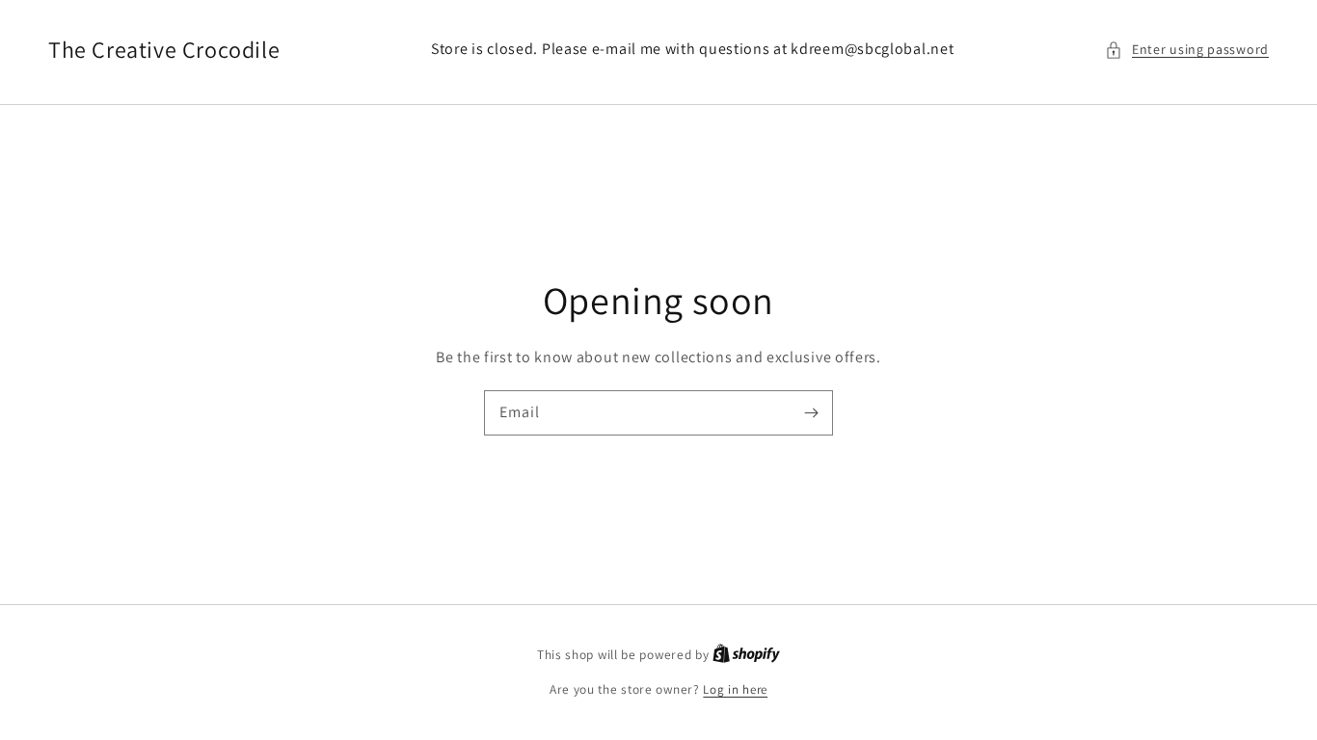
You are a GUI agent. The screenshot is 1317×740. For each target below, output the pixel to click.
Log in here (735, 689)
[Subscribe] (811, 412)
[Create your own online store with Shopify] (746, 655)
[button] (1187, 50)
